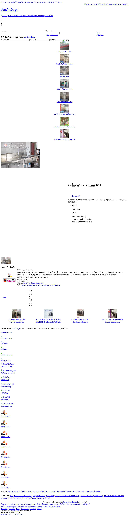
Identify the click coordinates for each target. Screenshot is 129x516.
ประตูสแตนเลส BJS (64, 51)
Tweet (4, 297)
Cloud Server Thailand (70, 502)
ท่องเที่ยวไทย (64, 491)
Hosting (39, 498)
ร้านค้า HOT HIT (7, 333)
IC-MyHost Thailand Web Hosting (21, 496)
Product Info (76, 196)
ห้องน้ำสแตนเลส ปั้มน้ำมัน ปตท (64, 114)
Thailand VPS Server (55, 2)
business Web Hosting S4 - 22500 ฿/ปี (48, 319)
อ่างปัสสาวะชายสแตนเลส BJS (64, 139)
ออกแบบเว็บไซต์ (6, 355)
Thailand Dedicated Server (30, 2)
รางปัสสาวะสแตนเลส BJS (80, 319)
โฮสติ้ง (33, 498)
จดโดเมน (4, 349)
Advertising (4, 509)
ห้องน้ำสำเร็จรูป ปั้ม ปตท (64, 64)
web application (6, 360)
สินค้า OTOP (47, 507)
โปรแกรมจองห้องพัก (52, 491)
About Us (33, 509)
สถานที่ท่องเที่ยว (95, 491)
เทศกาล (39, 507)
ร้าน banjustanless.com (16, 322)
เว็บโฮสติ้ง (4, 343)
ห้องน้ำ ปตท (64, 77)
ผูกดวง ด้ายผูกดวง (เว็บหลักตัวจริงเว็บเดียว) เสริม (62, 496)
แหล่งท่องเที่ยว (74, 491)
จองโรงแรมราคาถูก (8, 507)
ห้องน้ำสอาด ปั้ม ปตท (64, 102)
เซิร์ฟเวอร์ (46, 498)
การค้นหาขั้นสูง (29, 37)
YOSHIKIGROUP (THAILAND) (92, 496)
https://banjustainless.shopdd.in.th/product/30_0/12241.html (41, 285)
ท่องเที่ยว (18, 507)
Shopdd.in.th (15, 510)
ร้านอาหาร (26, 507)
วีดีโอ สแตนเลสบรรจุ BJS (17, 319)
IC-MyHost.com (6, 514)
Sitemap (39, 509)
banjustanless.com (39, 496)
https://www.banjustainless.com (33, 283)
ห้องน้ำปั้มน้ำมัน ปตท (64, 89)
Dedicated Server (6, 2)
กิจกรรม (33, 507)
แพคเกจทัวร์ (56, 507)
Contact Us (25, 509)
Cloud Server (44, 2)
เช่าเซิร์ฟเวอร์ (17, 2)
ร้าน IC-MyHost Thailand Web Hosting (48, 322)
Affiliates (12, 509)
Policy (18, 509)
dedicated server (15, 504)
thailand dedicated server (28, 504)
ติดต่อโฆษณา (5, 416)
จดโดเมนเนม (48, 504)
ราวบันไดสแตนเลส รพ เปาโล (64, 127)
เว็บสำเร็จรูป (9, 10)
